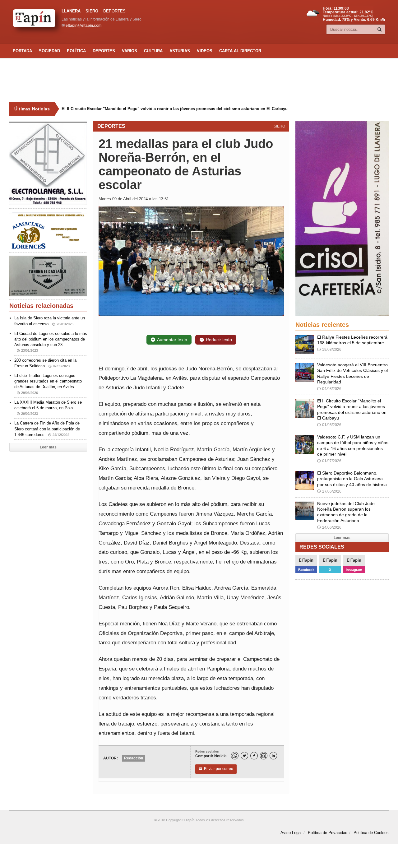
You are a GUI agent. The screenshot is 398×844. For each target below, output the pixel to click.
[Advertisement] (199, 80)
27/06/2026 (329, 491)
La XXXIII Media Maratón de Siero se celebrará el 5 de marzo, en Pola (48, 407)
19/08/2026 (329, 349)
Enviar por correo (216, 769)
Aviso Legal (291, 832)
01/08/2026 (329, 425)
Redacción (133, 758)
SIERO (92, 11)
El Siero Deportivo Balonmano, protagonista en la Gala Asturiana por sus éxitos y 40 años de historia (352, 479)
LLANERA (71, 11)
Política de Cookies (371, 832)
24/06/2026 (329, 527)
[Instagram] (263, 755)
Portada (22, 51)
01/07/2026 (329, 461)
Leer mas (48, 447)
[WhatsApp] (234, 755)
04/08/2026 (329, 389)
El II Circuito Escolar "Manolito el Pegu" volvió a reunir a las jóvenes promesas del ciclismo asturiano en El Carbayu (175, 108)
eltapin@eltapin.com (84, 25)
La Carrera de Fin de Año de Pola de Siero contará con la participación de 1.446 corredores (47, 429)
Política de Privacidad (327, 832)
